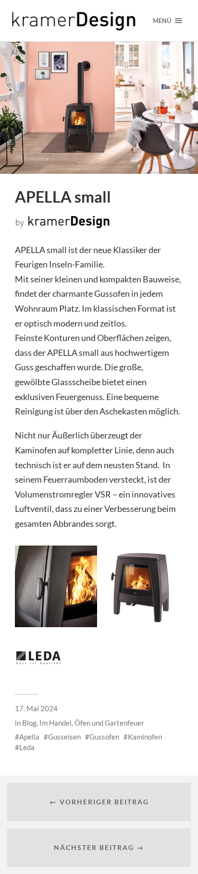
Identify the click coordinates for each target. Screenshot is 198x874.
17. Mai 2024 (36, 708)
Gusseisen (64, 736)
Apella (29, 736)
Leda (27, 747)
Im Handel (55, 722)
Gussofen (104, 736)
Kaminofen (145, 736)
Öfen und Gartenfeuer (109, 722)
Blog (29, 722)
